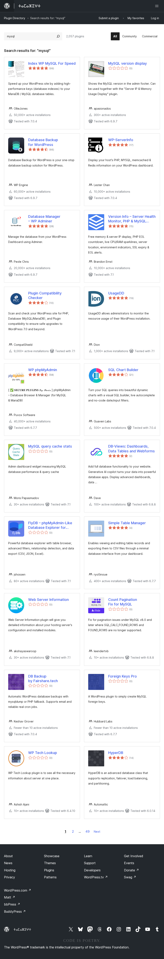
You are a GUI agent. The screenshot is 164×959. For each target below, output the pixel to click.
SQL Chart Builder (123, 370)
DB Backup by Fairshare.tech (43, 678)
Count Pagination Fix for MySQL (122, 601)
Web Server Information (48, 599)
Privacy (9, 877)
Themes (50, 863)
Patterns (50, 877)
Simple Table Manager (127, 523)
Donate (131, 870)
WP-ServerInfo (120, 140)
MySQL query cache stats (50, 446)
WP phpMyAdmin (42, 370)
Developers (92, 870)
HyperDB (115, 753)
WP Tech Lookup (42, 753)
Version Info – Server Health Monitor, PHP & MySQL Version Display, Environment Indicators (132, 219)
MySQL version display (127, 63)
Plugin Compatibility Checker (45, 295)
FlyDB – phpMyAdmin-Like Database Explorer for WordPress (50, 525)
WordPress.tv (96, 877)
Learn (88, 856)
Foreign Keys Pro (122, 676)
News (8, 863)
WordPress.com (17, 890)
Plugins (49, 870)
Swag (130, 877)
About (8, 856)
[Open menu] (157, 6)
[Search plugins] (58, 36)
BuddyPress (15, 911)
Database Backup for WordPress (43, 142)
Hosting (9, 870)
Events (129, 863)
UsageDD (116, 293)
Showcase (51, 856)
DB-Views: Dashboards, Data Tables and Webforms (131, 448)
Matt (9, 897)
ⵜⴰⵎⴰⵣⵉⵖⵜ (22, 929)
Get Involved (133, 856)
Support (90, 863)
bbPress (12, 904)
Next (97, 831)
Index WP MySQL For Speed (52, 63)
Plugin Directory (14, 18)
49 (87, 831)
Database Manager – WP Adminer (44, 218)
